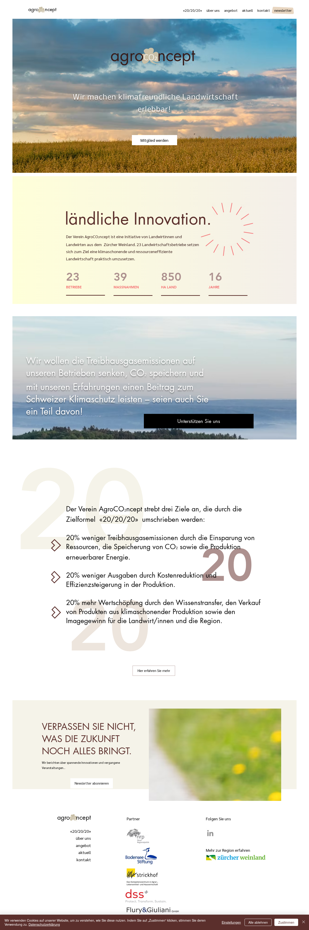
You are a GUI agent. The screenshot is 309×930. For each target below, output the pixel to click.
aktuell (84, 852)
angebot (83, 845)
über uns (83, 838)
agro (36, 9)
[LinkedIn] (210, 833)
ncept (83, 817)
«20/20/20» (80, 831)
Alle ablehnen (258, 922)
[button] (199, 421)
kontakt (83, 859)
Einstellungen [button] (231, 922)
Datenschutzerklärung (44, 924)
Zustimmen (286, 922)
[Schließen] (303, 922)
